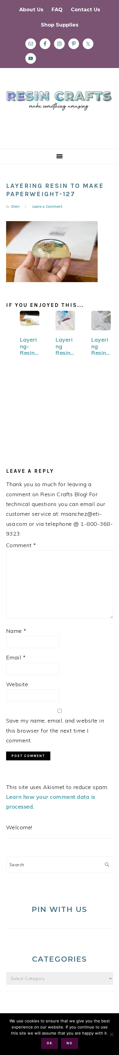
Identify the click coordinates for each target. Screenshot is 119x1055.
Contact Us (85, 10)
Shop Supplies (59, 25)
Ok (49, 1043)
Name (16, 630)
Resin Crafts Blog (59, 113)
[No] (111, 1034)
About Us (31, 10)
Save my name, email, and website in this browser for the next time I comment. (55, 730)
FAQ (57, 10)
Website (17, 684)
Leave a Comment (47, 206)
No (70, 1043)
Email (16, 657)
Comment (21, 545)
